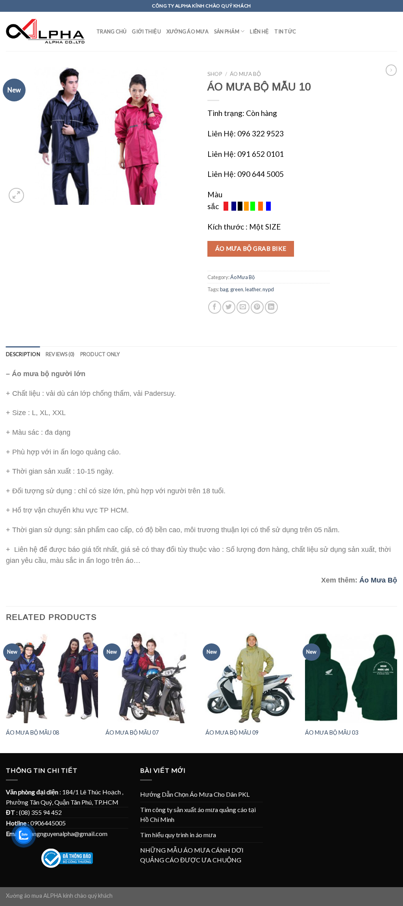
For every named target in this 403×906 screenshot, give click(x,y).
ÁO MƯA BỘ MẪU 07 (132, 732)
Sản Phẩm (226, 31)
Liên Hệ (259, 31)
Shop (214, 74)
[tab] (23, 354)
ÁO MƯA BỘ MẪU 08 (32, 732)
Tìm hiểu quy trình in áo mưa (178, 834)
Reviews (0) (60, 354)
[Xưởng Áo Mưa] (45, 31)
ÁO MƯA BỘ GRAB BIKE (251, 248)
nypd (268, 289)
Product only (100, 354)
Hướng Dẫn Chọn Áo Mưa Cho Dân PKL (195, 794)
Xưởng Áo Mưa (187, 31)
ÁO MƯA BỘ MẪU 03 (331, 732)
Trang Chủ (111, 31)
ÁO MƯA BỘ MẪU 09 (232, 732)
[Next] (397, 692)
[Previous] (6, 692)
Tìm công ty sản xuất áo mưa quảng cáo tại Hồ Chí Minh (198, 814)
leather (253, 289)
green (236, 289)
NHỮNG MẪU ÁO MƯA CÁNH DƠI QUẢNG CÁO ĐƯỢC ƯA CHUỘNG (192, 855)
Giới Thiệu (146, 31)
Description (23, 354)
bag (224, 289)
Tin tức (285, 31)
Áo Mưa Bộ (245, 74)
